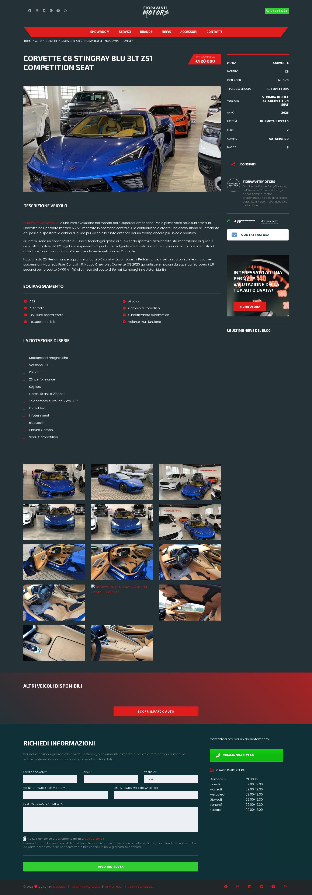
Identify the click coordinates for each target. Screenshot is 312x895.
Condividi (248, 164)
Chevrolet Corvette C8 (41, 223)
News (166, 32)
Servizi (125, 32)
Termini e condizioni (140, 886)
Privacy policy (114, 886)
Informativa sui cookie (86, 886)
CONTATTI (214, 32)
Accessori (188, 32)
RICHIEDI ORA (249, 307)
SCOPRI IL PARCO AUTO (156, 711)
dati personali (94, 839)
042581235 (278, 11)
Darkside (59, 887)
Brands (146, 32)
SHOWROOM (100, 32)
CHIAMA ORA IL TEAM (238, 755)
